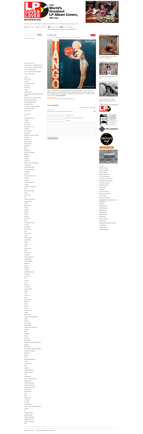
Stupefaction (102, 225)
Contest (26, 180)
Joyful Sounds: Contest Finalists (32, 97)
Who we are (32, 73)
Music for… (27, 306)
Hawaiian (26, 255)
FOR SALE (27, 87)
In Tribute (26, 269)
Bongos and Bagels (29, 152)
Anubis (52, 430)
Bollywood (27, 150)
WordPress (45, 430)
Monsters (26, 301)
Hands (26, 250)
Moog (25, 304)
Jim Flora (26, 284)
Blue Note (27, 146)
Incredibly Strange (29, 272)
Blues (25, 148)
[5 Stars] (56, 98)
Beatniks (26, 137)
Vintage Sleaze (103, 227)
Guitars (26, 244)
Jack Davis (27, 276)
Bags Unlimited (103, 172)
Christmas (27, 171)
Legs (25, 297)
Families (26, 210)
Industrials (27, 274)
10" (25, 116)
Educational (27, 205)
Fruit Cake (27, 227)
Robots (26, 355)
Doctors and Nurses (29, 199)
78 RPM (26, 120)
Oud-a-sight (27, 314)
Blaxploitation (28, 143)
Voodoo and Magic (29, 417)
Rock (25, 357)
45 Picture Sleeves (29, 118)
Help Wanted (27, 259)
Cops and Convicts (29, 182)
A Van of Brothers (71, 29)
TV (25, 410)
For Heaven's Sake (29, 222)
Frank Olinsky (102, 187)
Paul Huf (26, 321)
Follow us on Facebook (67, 27)
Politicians (27, 334)
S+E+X (26, 361)
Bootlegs (26, 154)
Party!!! (26, 319)
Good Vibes (27, 240)
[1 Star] (48, 98)
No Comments (77, 37)
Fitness (26, 214)
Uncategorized (28, 415)
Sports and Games (29, 383)
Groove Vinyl (102, 195)
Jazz (25, 278)
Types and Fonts (28, 413)
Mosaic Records (103, 218)
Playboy (26, 329)
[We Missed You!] (109, 53)
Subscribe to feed (30, 27)
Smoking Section (28, 372)
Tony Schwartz (28, 404)
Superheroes (27, 391)
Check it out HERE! (61, 95)
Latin (25, 293)
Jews (25, 282)
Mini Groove (102, 216)
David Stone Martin (29, 190)
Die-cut (26, 193)
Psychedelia (27, 340)
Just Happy (27, 287)
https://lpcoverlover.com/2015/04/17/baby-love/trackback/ (60, 111)
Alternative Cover (28, 126)
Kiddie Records (103, 208)
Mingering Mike (103, 214)
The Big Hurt (27, 398)
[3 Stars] (52, 98)
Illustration (27, 267)
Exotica (26, 208)
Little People (27, 299)
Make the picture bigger (35, 71)
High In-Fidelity (28, 261)
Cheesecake (58, 37)
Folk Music (27, 218)
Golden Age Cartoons (105, 193)
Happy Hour (27, 252)
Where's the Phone (29, 421)
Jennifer (26, 280)
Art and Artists (28, 131)
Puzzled (26, 344)
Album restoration (104, 170)
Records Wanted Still (29, 102)
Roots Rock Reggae (29, 359)
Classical (26, 173)
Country (26, 184)
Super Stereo (27, 389)
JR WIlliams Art (103, 206)
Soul (25, 374)
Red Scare (27, 353)
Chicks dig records (29, 83)
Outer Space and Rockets (31, 316)
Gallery (26, 89)
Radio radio (27, 346)
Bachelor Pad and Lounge (31, 135)
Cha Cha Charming (104, 176)
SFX (25, 366)
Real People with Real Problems (33, 348)
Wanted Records (28, 419)
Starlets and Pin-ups (29, 385)
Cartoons (26, 161)
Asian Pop (27, 133)
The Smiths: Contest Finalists (32, 106)
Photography (27, 325)
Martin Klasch (102, 212)
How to (26, 265)
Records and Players (29, 351)
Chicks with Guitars (29, 169)
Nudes (26, 308)
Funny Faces (27, 229)
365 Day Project (103, 168)
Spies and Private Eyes (30, 378)
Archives (26, 81)
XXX (25, 423)
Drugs (26, 203)
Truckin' (26, 408)
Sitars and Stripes (29, 370)
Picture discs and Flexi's (30, 327)
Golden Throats (28, 237)
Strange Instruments (29, 387)
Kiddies (26, 291)
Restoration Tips (28, 104)
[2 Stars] (50, 98)
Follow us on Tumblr (54, 27)
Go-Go (26, 235)
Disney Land (27, 195)
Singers (26, 368)
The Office (27, 400)
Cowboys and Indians (30, 186)
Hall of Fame (27, 248)
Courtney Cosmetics (104, 183)
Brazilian (26, 156)
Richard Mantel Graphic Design (107, 223)
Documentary (27, 201)
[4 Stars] (54, 98)
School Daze (27, 363)
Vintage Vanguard (104, 229)
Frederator (102, 189)
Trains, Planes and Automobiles (32, 406)
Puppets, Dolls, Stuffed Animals (32, 342)
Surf (25, 393)
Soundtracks (27, 376)
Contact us (27, 85)
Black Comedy (28, 141)
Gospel (26, 242)
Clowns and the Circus (30, 176)
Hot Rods (26, 263)
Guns (25, 246)
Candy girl (51, 35)
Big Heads (27, 139)
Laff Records (102, 210)
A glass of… (27, 122)
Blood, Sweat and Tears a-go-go (56, 29)
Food (25, 220)
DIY (25, 197)
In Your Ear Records (104, 198)
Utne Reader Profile (29, 108)
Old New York (28, 310)
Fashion (26, 212)
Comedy (26, 178)
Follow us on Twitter (42, 27)
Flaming (26, 216)
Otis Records (102, 221)
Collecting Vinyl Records (105, 180)
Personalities (27, 323)
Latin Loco (27, 295)
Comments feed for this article (87, 107)
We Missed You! (38, 65)
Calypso (26, 158)
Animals (26, 129)
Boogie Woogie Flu (104, 174)
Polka (25, 336)
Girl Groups (27, 233)
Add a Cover (27, 79)
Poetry (26, 331)
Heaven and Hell (28, 257)
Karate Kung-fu (28, 289)
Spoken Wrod (28, 381)
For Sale (64, 37)
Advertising (27, 124)
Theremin (26, 402)
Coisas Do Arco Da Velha (106, 178)
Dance (26, 188)
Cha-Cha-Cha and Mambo (31, 163)
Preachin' (26, 338)
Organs (26, 312)
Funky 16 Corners (104, 191)
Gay (25, 231)
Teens (26, 395)
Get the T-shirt (32, 69)
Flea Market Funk (103, 185)
